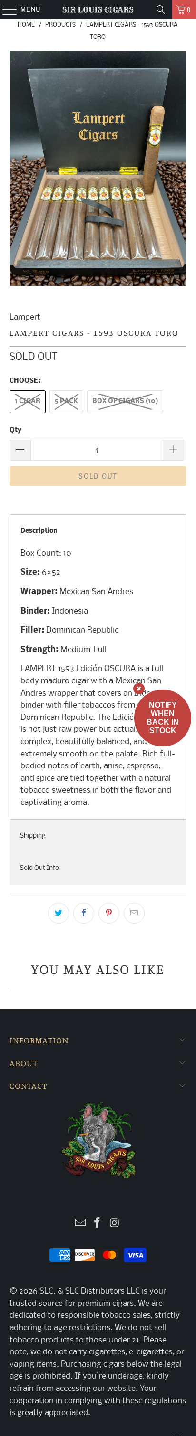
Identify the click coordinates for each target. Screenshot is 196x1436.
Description (39, 531)
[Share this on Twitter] (58, 913)
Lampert (25, 317)
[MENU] (5, 9)
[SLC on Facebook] (97, 1224)
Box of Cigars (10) (125, 401)
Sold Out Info (39, 868)
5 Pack (66, 401)
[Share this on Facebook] (83, 913)
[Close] (139, 688)
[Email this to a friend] (134, 913)
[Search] (161, 9)
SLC (46, 1291)
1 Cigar (27, 401)
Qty (15, 430)
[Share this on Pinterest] (108, 913)
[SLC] (98, 9)
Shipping (33, 836)
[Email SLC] (80, 1224)
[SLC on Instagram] (115, 1224)
